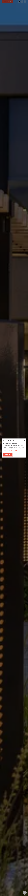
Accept (7, 454)
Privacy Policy (14, 450)
